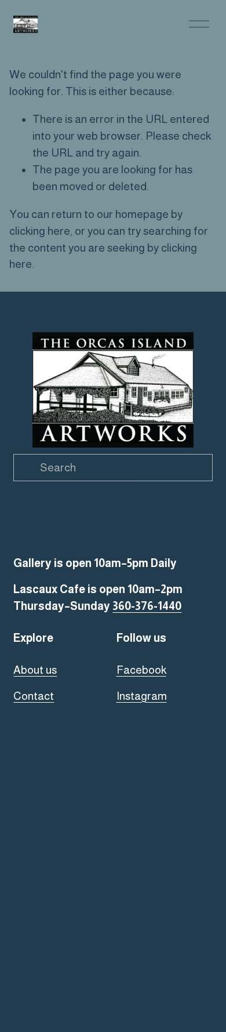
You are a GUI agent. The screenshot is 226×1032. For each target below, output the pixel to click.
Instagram (141, 696)
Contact (33, 696)
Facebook (141, 670)
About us (35, 670)
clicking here (39, 231)
